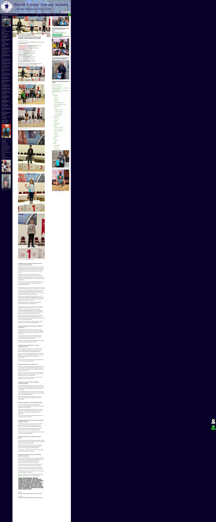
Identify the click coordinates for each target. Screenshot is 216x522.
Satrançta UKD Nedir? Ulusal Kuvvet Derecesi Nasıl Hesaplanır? (6, 81)
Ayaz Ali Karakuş (22, 479)
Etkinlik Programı (57, 123)
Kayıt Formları (56, 147)
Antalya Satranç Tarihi (58, 109)
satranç (41, 483)
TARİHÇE (55, 107)
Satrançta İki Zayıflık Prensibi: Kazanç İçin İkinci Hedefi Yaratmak (6, 40)
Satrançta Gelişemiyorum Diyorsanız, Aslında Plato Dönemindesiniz (5, 97)
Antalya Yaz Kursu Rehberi (56, 86)
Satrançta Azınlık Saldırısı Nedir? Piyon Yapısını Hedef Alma (6, 55)
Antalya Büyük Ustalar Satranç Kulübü (10, 14)
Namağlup (21, 483)
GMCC (27, 40)
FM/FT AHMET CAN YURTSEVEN (60, 104)
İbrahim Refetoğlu (28, 480)
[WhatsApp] (213, 426)
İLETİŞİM (54, 143)
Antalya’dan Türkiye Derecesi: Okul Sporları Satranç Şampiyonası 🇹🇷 (6, 113)
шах (38, 487)
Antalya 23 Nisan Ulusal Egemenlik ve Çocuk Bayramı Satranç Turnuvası (30, 497)
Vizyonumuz (56, 97)
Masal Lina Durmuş (39, 480)
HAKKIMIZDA (55, 95)
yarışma (20, 487)
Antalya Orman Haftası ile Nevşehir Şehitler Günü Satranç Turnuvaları (30, 493)
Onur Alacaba (26, 483)
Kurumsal (3, 153)
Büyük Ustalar (29, 479)
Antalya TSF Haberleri (5, 149)
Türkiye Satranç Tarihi (58, 111)
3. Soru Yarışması (4, 145)
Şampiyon (36, 483)
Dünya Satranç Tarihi (58, 113)
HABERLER (55, 125)
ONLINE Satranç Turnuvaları (57, 84)
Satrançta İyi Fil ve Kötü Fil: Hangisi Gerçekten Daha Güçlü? (6, 70)
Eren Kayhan (21, 480)
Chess (34, 479)
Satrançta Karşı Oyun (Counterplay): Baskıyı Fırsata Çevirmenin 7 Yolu (6, 101)
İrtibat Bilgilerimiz (57, 145)
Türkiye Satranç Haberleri (58, 129)
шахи (42, 487)
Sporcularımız (56, 136)
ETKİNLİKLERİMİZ (56, 116)
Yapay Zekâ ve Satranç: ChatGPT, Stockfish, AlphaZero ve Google (5, 121)
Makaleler (55, 132)
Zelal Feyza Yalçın (26, 487)
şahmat (32, 483)
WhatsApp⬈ (64, 33)
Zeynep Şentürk (33, 487)
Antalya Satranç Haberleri (23, 35)
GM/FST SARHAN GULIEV (58, 102)
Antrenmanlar (56, 118)
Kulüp (34, 480)
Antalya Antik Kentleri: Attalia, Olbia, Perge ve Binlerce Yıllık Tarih (6, 109)
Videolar (55, 141)
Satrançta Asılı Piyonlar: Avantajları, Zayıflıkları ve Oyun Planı (5, 44)
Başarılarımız (31, 35)
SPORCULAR (55, 134)
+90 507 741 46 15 (58, 33)
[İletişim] (213, 420)
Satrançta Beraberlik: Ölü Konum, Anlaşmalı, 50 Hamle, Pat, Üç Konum (6, 92)
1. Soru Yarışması (4, 142)
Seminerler (56, 120)
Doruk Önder (39, 479)
